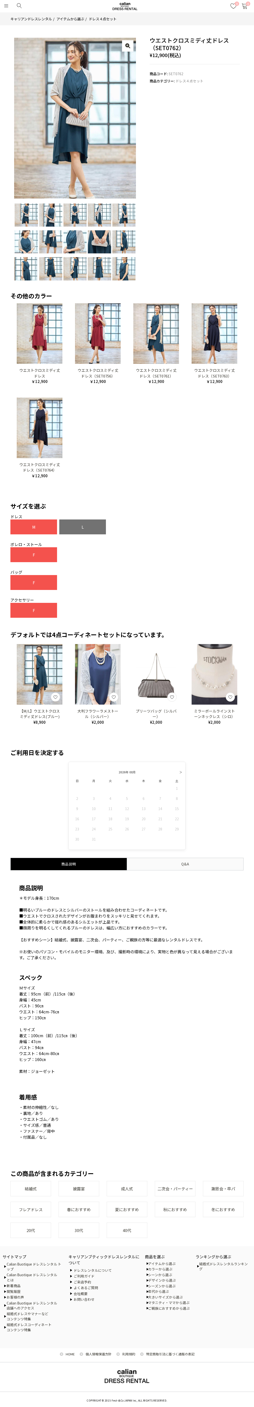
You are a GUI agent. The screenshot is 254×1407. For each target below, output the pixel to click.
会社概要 (81, 1293)
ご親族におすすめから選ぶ (169, 1308)
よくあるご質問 (86, 1287)
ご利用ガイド (84, 1275)
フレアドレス (31, 1209)
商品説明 (68, 863)
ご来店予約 (82, 1281)
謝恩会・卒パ (223, 1189)
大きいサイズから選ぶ (165, 1297)
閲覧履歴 (14, 1291)
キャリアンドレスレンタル (31, 18)
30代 (79, 1230)
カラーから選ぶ (160, 1269)
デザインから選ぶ (162, 1280)
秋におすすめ (175, 1209)
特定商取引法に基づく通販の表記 (170, 1354)
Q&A (185, 863)
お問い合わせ (84, 1299)
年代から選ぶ (158, 1291)
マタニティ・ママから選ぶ (169, 1302)
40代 (127, 1230)
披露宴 (79, 1189)
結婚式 (31, 1189)
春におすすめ (79, 1209)
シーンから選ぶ (160, 1274)
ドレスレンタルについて (93, 1270)
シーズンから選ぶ (162, 1285)
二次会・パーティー (175, 1189)
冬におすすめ (223, 1209)
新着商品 (14, 1285)
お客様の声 (15, 1297)
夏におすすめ (127, 1209)
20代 (31, 1230)
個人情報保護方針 (98, 1354)
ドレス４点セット (103, 18)
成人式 (127, 1189)
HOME (70, 1354)
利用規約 (128, 1354)
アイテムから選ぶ (70, 18)
